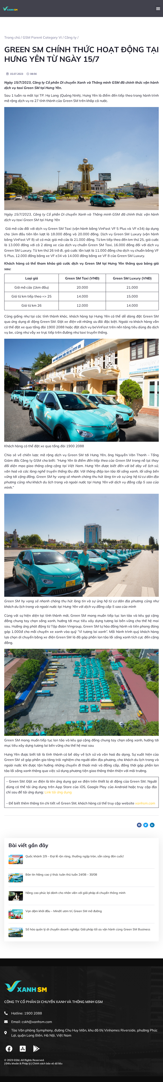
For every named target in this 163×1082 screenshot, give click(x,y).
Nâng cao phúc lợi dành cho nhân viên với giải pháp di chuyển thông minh (75, 893)
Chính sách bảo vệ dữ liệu (47, 1063)
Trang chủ (12, 37)
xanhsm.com (145, 803)
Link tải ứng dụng (58, 792)
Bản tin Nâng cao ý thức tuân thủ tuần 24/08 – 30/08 (61, 874)
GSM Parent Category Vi (42, 37)
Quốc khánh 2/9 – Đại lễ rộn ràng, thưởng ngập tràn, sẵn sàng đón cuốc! (74, 856)
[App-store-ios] (23, 1049)
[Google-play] (36, 1049)
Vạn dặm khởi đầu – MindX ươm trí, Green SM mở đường (63, 911)
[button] (158, 8)
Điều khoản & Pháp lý (18, 1063)
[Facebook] (9, 1049)
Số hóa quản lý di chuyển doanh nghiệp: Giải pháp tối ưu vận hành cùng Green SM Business (87, 929)
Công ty (71, 37)
